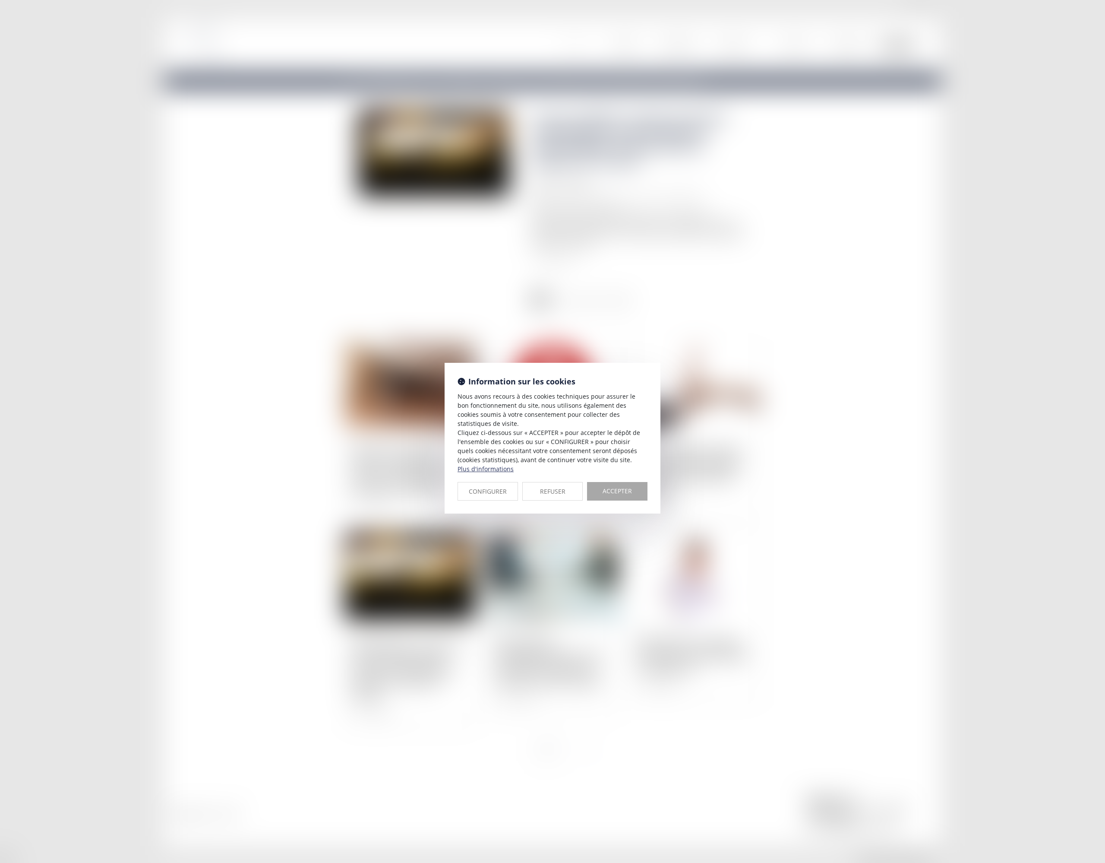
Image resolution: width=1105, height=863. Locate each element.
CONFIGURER (488, 491)
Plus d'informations (486, 469)
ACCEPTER (617, 491)
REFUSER (552, 491)
